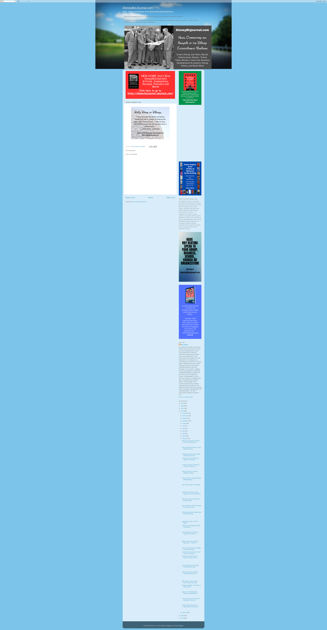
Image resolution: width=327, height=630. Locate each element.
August (184, 423)
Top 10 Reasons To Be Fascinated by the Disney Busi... (191, 506)
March (184, 436)
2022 (182, 408)
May (183, 431)
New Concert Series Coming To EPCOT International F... (191, 441)
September (185, 421)
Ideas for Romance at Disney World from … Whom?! (190, 542)
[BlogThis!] (151, 146)
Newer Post (130, 198)
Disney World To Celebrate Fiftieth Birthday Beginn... (191, 478)
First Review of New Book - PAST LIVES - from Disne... (191, 552)
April (183, 433)
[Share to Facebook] (154, 146)
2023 (182, 406)
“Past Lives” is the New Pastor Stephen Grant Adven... (190, 458)
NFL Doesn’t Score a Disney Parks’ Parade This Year (190, 581)
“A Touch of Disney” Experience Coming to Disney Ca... (191, 465)
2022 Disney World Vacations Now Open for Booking (191, 512)
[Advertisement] (190, 133)
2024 (182, 403)
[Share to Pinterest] (156, 146)
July (183, 426)
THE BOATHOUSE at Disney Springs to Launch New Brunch (191, 493)
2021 (182, 411)
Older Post (170, 198)
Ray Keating (184, 344)
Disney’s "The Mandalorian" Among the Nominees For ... (190, 592)
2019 (182, 618)
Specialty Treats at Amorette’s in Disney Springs (191, 499)
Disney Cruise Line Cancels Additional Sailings (190, 472)
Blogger (181, 625)
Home (150, 198)
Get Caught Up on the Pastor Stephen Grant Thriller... (190, 532)
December (185, 413)
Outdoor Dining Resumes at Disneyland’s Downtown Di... (190, 605)
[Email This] (150, 146)
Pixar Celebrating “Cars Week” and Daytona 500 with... (190, 566)
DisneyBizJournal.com (138, 8)
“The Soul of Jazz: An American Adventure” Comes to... (191, 599)
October (184, 418)
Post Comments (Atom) (140, 201)
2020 (182, 615)
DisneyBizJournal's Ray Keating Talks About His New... (191, 454)
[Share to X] (153, 146)
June (183, 428)
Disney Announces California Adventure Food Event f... (190, 572)
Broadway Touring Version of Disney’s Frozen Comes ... (190, 556)
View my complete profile (186, 397)
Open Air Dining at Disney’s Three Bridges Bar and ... (191, 448)
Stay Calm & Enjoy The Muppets (191, 484)
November (185, 415)
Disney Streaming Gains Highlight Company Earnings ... (191, 548)
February (185, 438)
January (184, 612)
